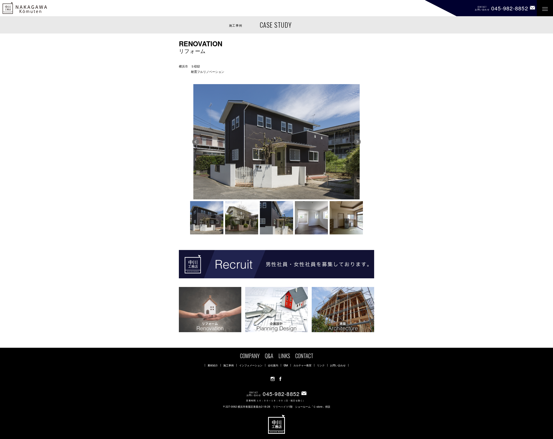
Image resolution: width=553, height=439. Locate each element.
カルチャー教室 (302, 365)
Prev (195, 141)
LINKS (284, 355)
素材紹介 (213, 365)
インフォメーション (250, 365)
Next (357, 141)
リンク (321, 365)
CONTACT (304, 355)
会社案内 (273, 365)
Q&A (269, 355)
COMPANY (250, 355)
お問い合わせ (338, 365)
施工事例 (228, 365)
